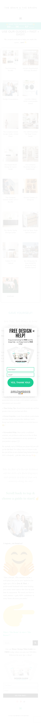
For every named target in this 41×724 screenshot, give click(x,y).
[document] (20, 362)
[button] (33, 331)
